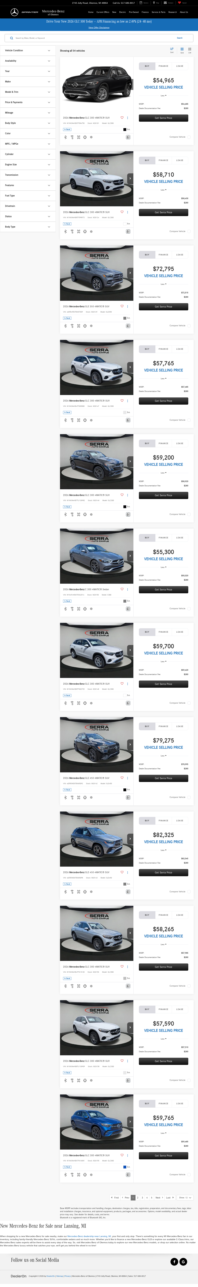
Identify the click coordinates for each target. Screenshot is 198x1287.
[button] (130, 84)
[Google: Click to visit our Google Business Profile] (183, 1262)
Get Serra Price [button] (163, 118)
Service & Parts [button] (158, 12)
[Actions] (127, 118)
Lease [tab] (179, 66)
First (115, 1197)
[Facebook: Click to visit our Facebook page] (174, 1262)
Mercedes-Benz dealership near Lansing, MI (89, 1236)
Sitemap (59, 1276)
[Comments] (128, 137)
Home (90, 12)
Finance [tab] (164, 66)
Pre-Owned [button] (134, 12)
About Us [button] (184, 12)
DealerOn (51, 1276)
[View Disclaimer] (91, 137)
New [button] (114, 12)
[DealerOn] (19, 1276)
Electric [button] (122, 12)
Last (169, 1197)
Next (159, 1197)
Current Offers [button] (103, 12)
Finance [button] (145, 12)
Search (180, 38)
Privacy (68, 1276)
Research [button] (172, 12)
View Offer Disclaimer (99, 27)
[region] (163, 106)
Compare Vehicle (177, 137)
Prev (126, 1197)
